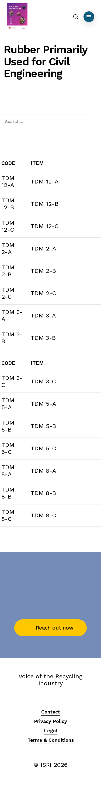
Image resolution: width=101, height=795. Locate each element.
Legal (50, 730)
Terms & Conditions (50, 740)
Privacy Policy (50, 721)
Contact (50, 712)
